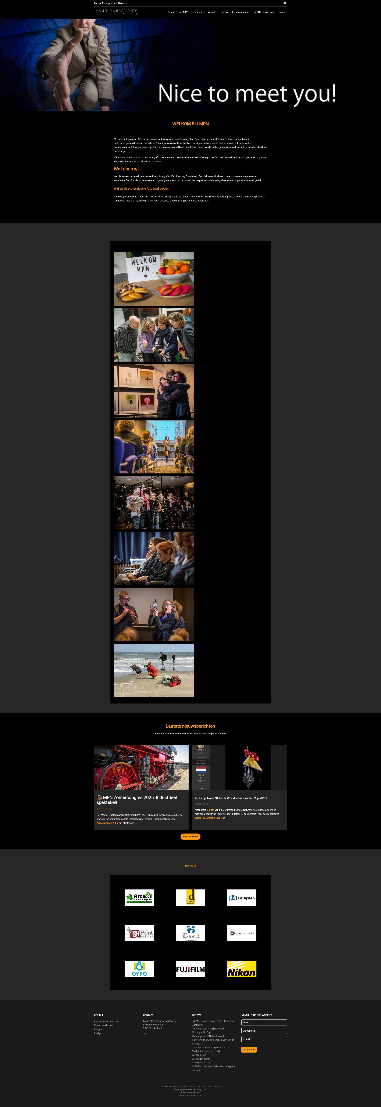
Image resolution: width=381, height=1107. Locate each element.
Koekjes (98, 1033)
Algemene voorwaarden (106, 1021)
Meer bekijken (190, 836)
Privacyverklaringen (104, 1025)
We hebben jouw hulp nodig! (206, 1051)
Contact (281, 12)
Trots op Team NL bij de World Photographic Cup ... (208, 1030)
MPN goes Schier (201, 1062)
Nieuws (225, 12)
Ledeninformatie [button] (241, 12)
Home (171, 12)
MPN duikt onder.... (201, 1059)
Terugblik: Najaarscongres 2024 (208, 1047)
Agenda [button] (212, 12)
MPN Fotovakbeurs (264, 12)
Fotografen (199, 12)
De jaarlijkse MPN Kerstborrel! (208, 1036)
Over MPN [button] (183, 12)
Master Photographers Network (110, 3)
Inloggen (98, 1029)
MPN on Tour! (199, 1055)
